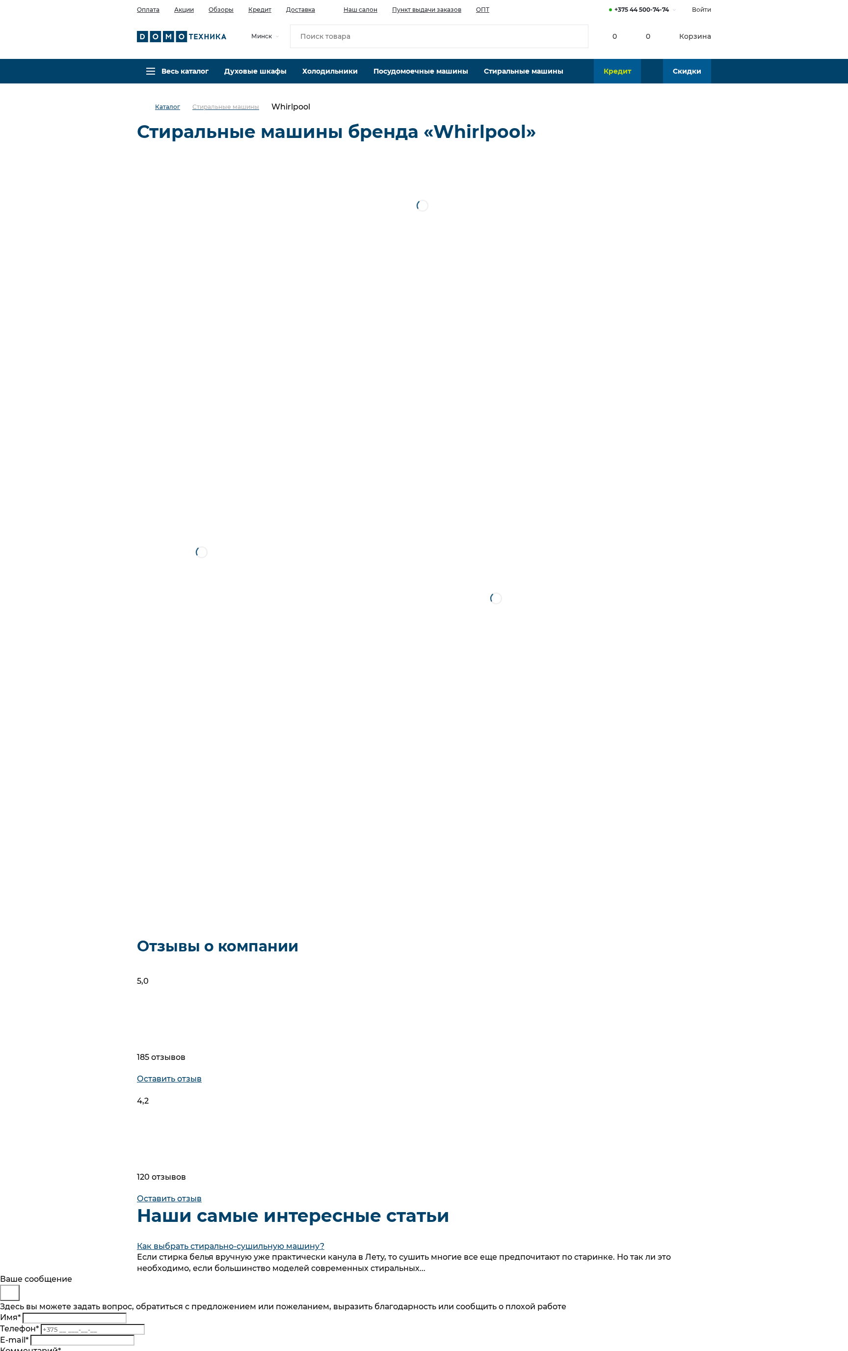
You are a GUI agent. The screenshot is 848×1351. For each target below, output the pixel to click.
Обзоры (221, 9)
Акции (184, 9)
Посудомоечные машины (420, 71)
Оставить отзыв (169, 1078)
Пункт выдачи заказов (426, 9)
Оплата (148, 9)
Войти (701, 9)
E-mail (14, 1340)
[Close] (10, 1293)
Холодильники (330, 71)
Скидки (687, 71)
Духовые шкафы (255, 71)
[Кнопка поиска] (576, 36)
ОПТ (482, 9)
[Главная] (146, 107)
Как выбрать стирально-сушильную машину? (230, 1246)
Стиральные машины (523, 71)
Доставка (300, 9)
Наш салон (360, 9)
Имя (10, 1317)
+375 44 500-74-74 (641, 9)
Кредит (259, 9)
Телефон (19, 1328)
